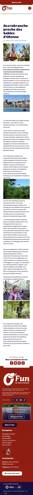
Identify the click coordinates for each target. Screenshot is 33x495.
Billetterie (17, 2)
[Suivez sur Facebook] (11, 363)
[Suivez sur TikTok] (23, 363)
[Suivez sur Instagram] (19, 363)
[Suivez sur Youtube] (15, 363)
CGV (26, 491)
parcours (20, 67)
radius (7, 40)
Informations (22, 40)
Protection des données (18, 491)
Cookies (5, 493)
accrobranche (14, 209)
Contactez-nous (13, 473)
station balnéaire (21, 81)
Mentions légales (7, 491)
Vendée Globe (14, 78)
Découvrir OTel (16, 417)
